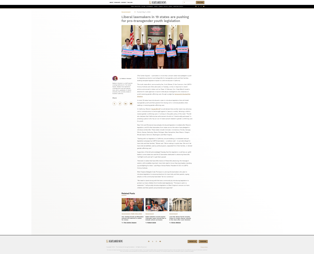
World (170, 6)
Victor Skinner (176, 222)
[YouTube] (203, 6)
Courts (156, 6)
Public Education (135, 6)
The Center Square (130, 222)
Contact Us (192, 241)
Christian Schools (178, 6)
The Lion (129, 2)
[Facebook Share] (120, 104)
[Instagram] (200, 6)
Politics (166, 6)
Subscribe (200, 2)
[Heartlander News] (157, 2)
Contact (123, 2)
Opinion (161, 6)
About (111, 2)
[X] (198, 6)
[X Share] (114, 104)
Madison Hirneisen (126, 78)
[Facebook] (195, 6)
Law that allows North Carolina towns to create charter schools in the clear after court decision (180, 218)
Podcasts (117, 2)
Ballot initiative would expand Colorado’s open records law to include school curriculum (156, 218)
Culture (143, 6)
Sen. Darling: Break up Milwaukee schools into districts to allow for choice (133, 218)
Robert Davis (151, 222)
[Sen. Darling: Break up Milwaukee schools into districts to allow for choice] (133, 204)
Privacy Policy (204, 247)
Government (149, 6)
